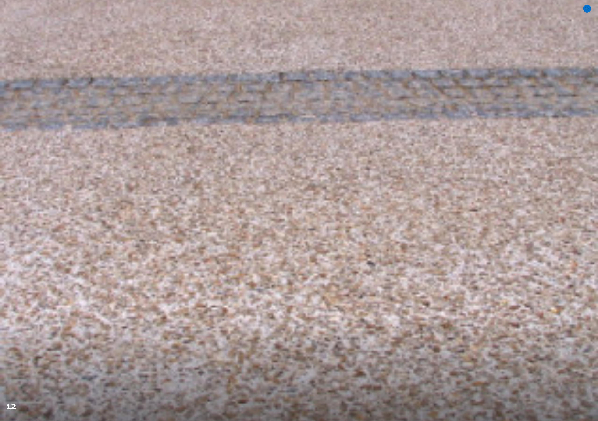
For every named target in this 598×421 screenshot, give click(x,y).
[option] (299, 210)
